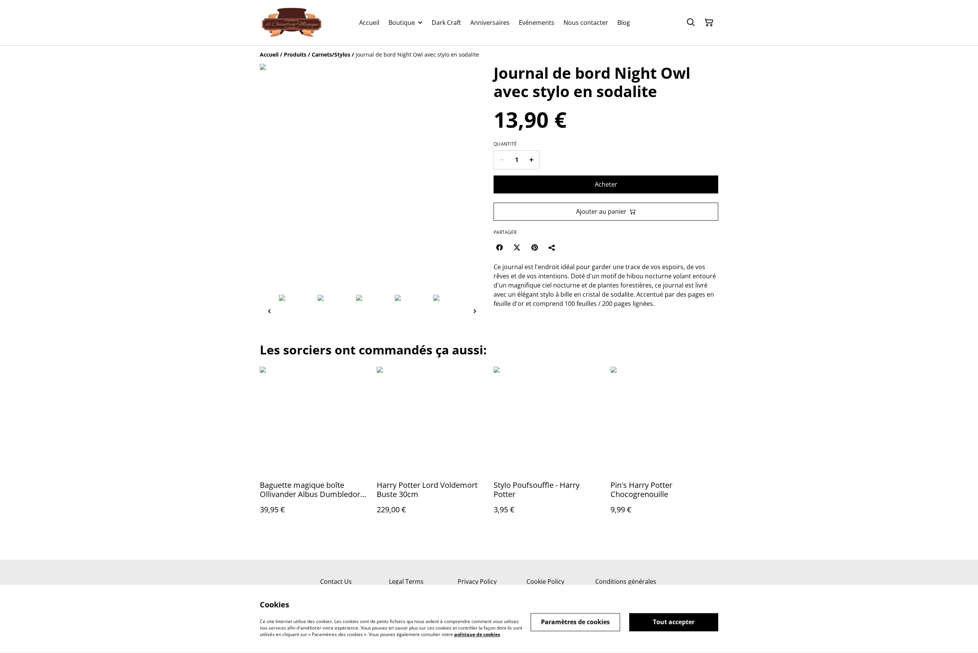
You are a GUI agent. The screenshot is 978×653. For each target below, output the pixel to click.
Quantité (505, 144)
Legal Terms (406, 581)
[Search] (691, 22)
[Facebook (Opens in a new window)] (499, 247)
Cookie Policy (545, 581)
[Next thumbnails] (474, 311)
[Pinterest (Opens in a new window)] (534, 247)
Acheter (606, 184)
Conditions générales (625, 581)
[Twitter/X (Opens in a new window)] (517, 247)
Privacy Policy (477, 581)
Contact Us (336, 581)
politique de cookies (477, 634)
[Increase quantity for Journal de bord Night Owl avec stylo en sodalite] (531, 159)
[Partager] (552, 247)
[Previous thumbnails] (269, 311)
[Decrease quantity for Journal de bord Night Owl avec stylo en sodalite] (501, 159)
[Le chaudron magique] (292, 22)
